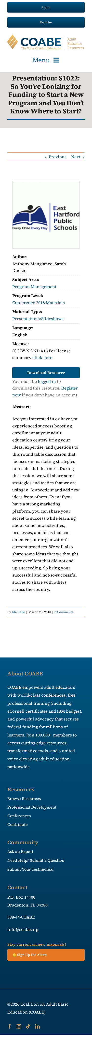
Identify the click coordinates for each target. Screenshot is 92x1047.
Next (75, 157)
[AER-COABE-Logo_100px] (46, 36)
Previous (57, 157)
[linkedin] (37, 1026)
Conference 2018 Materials (38, 303)
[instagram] (19, 1026)
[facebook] (9, 1026)
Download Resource (46, 372)
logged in (47, 381)
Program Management (34, 287)
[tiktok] (28, 1026)
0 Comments (63, 612)
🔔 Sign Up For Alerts (29, 954)
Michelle (18, 612)
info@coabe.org (22, 929)
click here (42, 357)
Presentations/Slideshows (38, 319)
